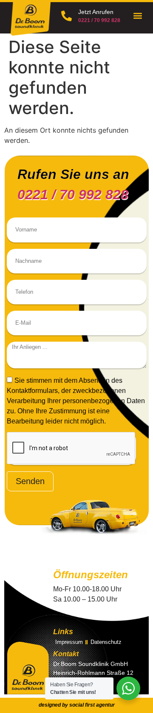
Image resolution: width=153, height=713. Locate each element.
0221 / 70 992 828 (99, 20)
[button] (138, 16)
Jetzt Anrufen (95, 11)
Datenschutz (106, 642)
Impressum (69, 642)
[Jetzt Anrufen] (66, 16)
